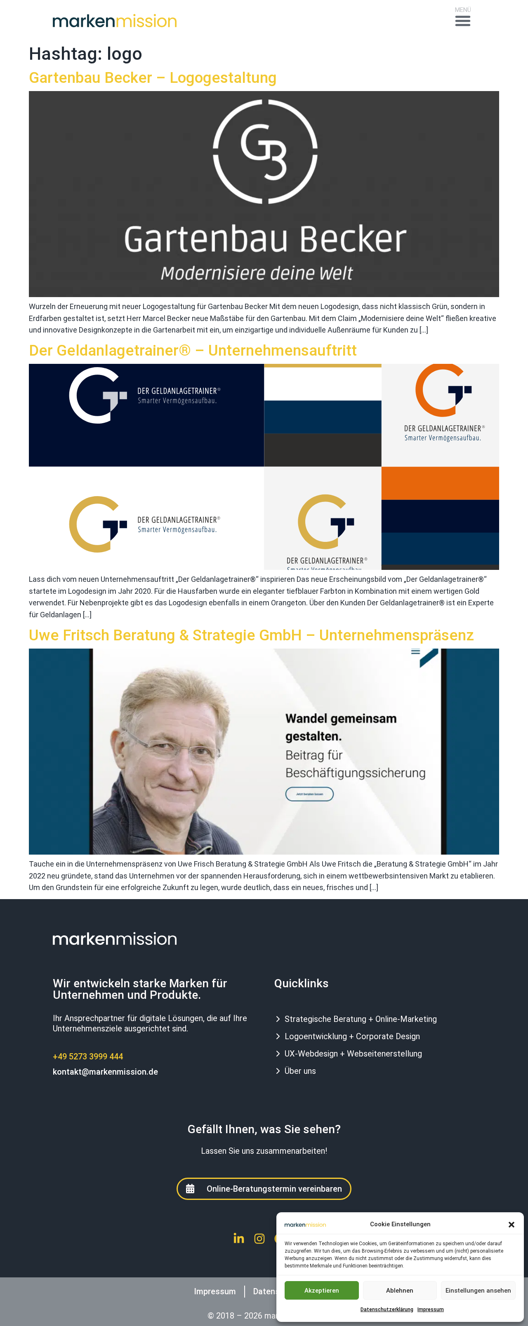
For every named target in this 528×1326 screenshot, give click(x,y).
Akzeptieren (321, 1290)
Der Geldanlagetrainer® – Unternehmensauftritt (193, 350)
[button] (511, 1225)
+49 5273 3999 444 (88, 1056)
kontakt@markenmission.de (105, 1072)
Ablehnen (399, 1290)
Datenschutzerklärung (387, 1309)
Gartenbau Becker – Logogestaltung (153, 78)
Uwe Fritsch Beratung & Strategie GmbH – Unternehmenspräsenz (251, 635)
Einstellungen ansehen (478, 1290)
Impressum (430, 1309)
